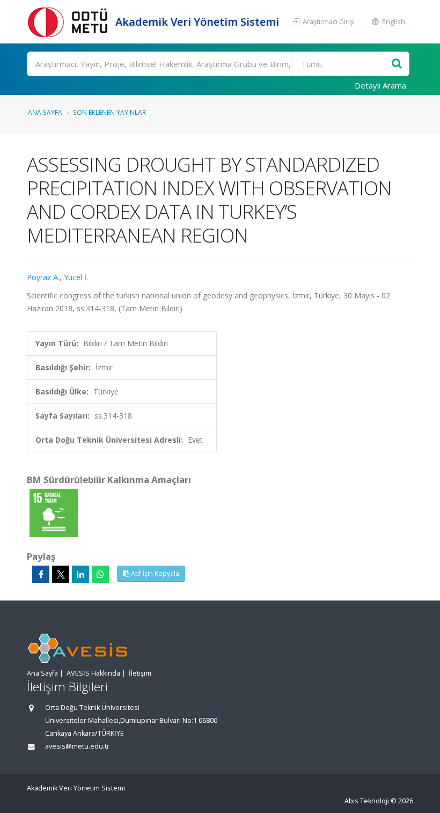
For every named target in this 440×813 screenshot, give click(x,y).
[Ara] (397, 64)
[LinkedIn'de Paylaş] (80, 574)
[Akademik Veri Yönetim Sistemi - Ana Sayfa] (70, 21)
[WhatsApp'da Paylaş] (100, 574)
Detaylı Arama (380, 85)
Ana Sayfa (45, 112)
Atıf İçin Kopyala (154, 573)
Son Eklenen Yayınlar (109, 112)
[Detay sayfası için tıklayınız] (53, 512)
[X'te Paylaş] (60, 574)
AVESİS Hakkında (93, 673)
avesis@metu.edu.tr (77, 746)
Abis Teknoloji (366, 800)
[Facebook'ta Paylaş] (40, 574)
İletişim (140, 673)
